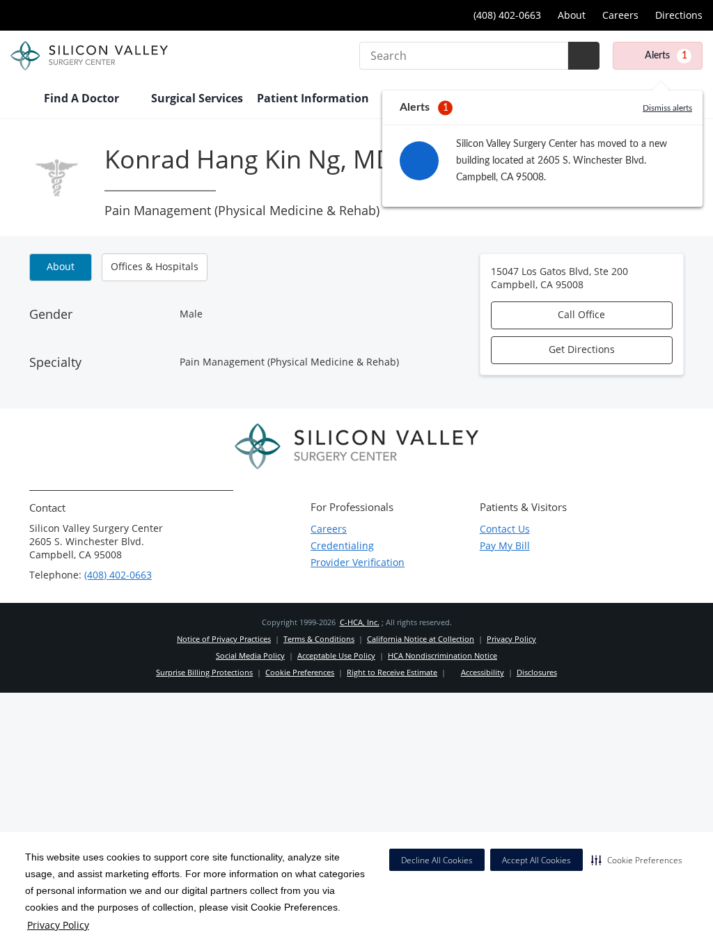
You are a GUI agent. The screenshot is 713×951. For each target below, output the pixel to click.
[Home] (20, 99)
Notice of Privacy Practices (224, 639)
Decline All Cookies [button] (437, 860)
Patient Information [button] (314, 98)
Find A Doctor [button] (83, 98)
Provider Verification (358, 562)
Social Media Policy (250, 655)
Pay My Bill (505, 545)
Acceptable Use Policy (336, 655)
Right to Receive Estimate (392, 672)
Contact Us (505, 528)
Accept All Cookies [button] (536, 860)
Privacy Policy (58, 925)
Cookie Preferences (299, 672)
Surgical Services (197, 98)
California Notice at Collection (420, 639)
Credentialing (342, 545)
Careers (620, 15)
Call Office (581, 314)
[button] (636, 860)
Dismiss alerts (667, 108)
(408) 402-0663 (506, 15)
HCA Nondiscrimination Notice (442, 655)
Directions (679, 15)
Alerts (666, 56)
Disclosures (537, 672)
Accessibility (482, 672)
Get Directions (582, 349)
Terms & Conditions (318, 639)
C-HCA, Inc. (359, 622)
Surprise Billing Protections (204, 672)
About (572, 15)
